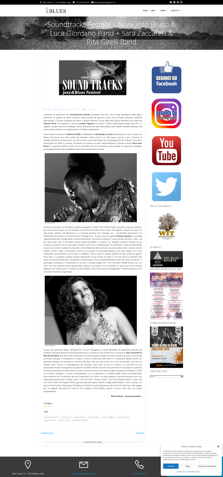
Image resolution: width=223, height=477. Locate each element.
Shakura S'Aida (63, 420)
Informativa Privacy (193, 471)
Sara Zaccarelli (50, 420)
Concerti (47, 406)
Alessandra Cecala (51, 417)
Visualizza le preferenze (207, 466)
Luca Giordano (93, 417)
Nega (188, 466)
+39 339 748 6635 (139, 473)
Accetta (171, 466)
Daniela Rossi (66, 417)
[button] (218, 446)
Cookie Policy (181, 471)
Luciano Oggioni (108, 417)
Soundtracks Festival (79, 420)
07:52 (79, 109)
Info (153, 10)
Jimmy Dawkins (79, 417)
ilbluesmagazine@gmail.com (83, 473)
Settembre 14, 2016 (64, 109)
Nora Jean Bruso (123, 417)
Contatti (175, 10)
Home (145, 10)
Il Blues (48, 109)
